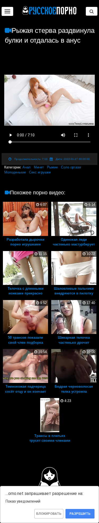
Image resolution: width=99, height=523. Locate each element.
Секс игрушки (40, 172)
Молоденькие (15, 172)
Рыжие (52, 167)
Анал (26, 167)
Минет (39, 167)
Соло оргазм (71, 167)
